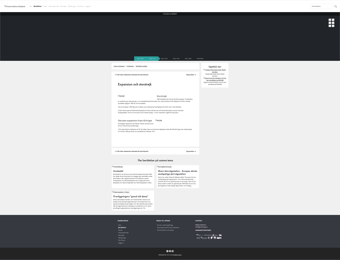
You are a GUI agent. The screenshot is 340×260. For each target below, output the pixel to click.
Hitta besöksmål (54, 6)
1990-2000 (199, 59)
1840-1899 (140, 59)
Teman (45, 6)
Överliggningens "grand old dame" (130, 196)
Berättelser (38, 6)
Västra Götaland (119, 66)
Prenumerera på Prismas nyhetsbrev (168, 227)
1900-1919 (152, 59)
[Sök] (335, 6)
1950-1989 (188, 59)
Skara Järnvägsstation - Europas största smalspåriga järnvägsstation (177, 172)
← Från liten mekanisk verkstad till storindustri (131, 75)
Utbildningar (72, 6)
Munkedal (118, 171)
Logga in (88, 6)
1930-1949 (176, 59)
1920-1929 (164, 59)
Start (30, 6)
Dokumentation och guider (165, 230)
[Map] (170, 34)
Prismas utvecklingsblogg (165, 225)
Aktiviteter (63, 6)
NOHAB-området (141, 66)
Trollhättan (130, 66)
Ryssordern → (191, 75)
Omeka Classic (177, 255)
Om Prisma (80, 6)
